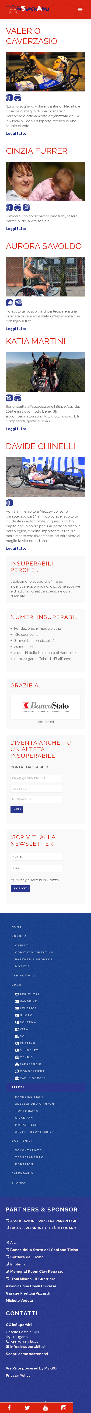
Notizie (22, 966)
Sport (18, 984)
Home (16, 926)
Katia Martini (36, 341)
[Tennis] (27, 207)
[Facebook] (9, 1407)
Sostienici (22, 1140)
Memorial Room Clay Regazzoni (38, 1271)
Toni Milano (26, 1110)
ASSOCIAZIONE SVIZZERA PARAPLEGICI (44, 1221)
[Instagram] (64, 1407)
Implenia (18, 1264)
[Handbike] (10, 207)
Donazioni (25, 1164)
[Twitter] (27, 1407)
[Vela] (10, 302)
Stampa (18, 1182)
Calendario (22, 1173)
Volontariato (28, 1150)
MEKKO (50, 1368)
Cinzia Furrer (36, 151)
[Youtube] (45, 1407)
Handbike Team (29, 1096)
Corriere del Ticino (27, 1257)
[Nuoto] (10, 398)
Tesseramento (29, 1157)
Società (19, 936)
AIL (13, 1243)
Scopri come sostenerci (27, 1354)
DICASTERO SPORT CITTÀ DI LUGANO (43, 1228)
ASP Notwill (24, 975)
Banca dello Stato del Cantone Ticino (44, 1250)
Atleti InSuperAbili (34, 1131)
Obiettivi (24, 945)
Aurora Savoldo (44, 246)
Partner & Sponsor (34, 959)
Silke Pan (24, 1117)
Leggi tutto (16, 133)
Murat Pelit (27, 1124)
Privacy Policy (18, 1375)
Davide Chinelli (40, 446)
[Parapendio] (18, 97)
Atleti (18, 1087)
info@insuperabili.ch (28, 1347)
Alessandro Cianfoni (35, 1103)
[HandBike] (10, 97)
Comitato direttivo (34, 952)
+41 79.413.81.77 (24, 1342)
